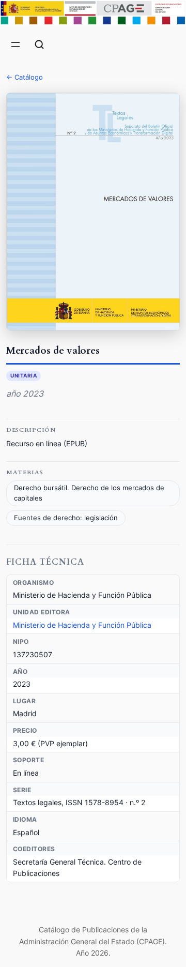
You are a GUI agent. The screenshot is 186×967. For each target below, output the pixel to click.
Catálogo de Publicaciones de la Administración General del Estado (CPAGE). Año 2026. (93, 941)
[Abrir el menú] (15, 44)
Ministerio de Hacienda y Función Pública (82, 625)
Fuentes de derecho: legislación (66, 518)
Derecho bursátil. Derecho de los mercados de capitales (89, 493)
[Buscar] (39, 44)
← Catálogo (24, 77)
